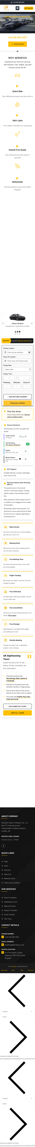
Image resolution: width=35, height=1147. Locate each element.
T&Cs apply (12, 615)
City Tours (8, 919)
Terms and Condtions (12, 883)
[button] (17, 8)
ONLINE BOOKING (19, 44)
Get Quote (29, 8)
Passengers (7, 382)
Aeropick (14, 966)
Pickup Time (8, 374)
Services (7, 870)
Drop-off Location (10, 357)
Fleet (6, 866)
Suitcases (17, 382)
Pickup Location (9, 348)
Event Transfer (9, 915)
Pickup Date (8, 365)
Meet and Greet (9, 906)
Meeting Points (9, 878)
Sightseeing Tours (10, 902)
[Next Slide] (32, 323)
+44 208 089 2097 (17, 37)
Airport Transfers (10, 898)
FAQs (6, 862)
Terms (13, 970)
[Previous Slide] (3, 323)
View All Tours (17, 713)
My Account (4, 970)
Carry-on (27, 382)
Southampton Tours (17, 706)
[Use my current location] (29, 352)
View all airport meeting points (18, 416)
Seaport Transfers (10, 910)
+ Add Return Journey (17, 397)
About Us (7, 874)
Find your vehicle (17, 403)
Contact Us (31, 970)
